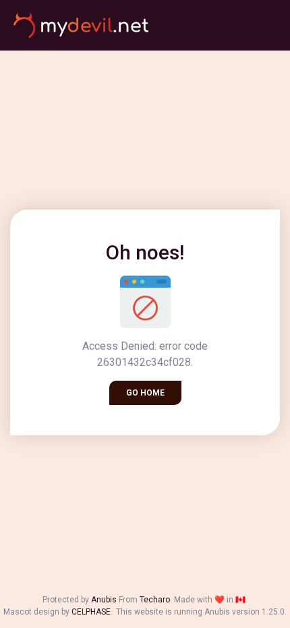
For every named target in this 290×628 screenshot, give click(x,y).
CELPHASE (91, 612)
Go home (145, 393)
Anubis (104, 599)
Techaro (155, 599)
